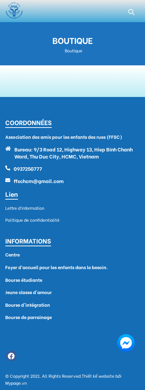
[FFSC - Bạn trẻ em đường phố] (14, 11)
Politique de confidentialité (32, 220)
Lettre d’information (24, 208)
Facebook (11, 356)
